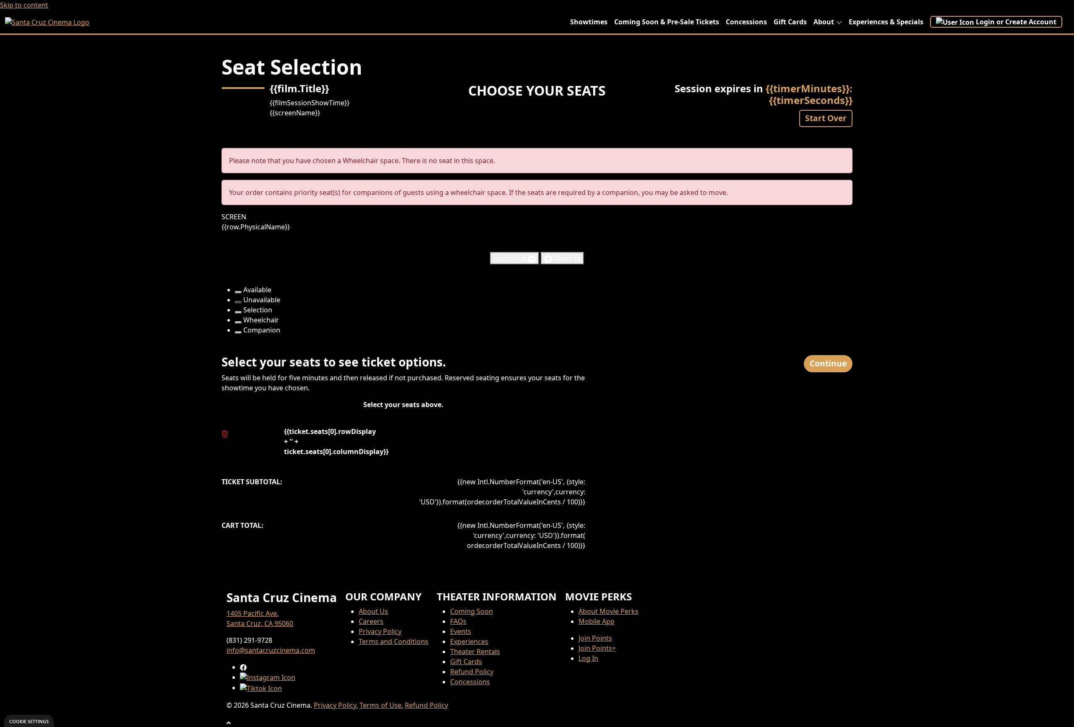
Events (460, 631)
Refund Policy (471, 671)
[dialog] (29, 721)
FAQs (458, 621)
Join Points (595, 638)
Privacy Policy (380, 631)
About (823, 21)
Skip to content (24, 5)
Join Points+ (597, 648)
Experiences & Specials (886, 21)
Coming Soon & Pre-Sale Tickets (666, 21)
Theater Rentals (475, 651)
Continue (828, 363)
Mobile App (597, 621)
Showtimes (588, 21)
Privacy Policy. (336, 705)
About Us (373, 611)
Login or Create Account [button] (1016, 21)
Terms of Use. (381, 705)
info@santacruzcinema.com (271, 650)
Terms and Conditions (393, 641)
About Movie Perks (609, 611)
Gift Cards (790, 21)
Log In (588, 658)
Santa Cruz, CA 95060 (260, 623)
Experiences (469, 641)
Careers (371, 621)
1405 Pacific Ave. (253, 613)
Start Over (826, 118)
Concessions (746, 21)
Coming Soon (471, 611)
